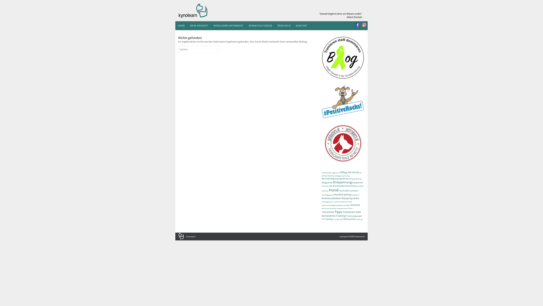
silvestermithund (342, 208)
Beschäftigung (350, 179)
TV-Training (327, 219)
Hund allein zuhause (348, 190)
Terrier (350, 208)
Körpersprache (350, 198)
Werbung (359, 219)
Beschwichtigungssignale (334, 178)
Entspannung (342, 182)
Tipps (338, 212)
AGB (351, 236)
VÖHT (341, 219)
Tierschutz (328, 212)
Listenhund (337, 202)
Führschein (325, 186)
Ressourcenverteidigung (330, 205)
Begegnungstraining (343, 176)
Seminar (355, 205)
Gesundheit (360, 186)
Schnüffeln (346, 205)
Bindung (358, 179)
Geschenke (350, 185)
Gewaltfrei (325, 191)
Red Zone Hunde (346, 202)
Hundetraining (342, 194)
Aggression (336, 173)
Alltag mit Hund (349, 172)
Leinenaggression (327, 202)
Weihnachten (349, 219)
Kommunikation (331, 198)
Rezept (340, 205)
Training (341, 215)
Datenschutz (360, 236)
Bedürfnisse (332, 176)
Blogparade (327, 182)
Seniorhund (325, 208)
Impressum (344, 236)
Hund (333, 190)
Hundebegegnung (327, 195)
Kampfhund (355, 195)
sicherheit (333, 208)
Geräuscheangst (337, 185)
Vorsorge (336, 219)
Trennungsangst (354, 215)
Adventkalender (327, 173)
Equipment (357, 182)
